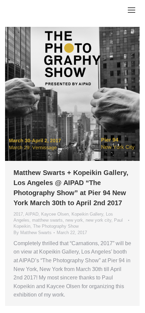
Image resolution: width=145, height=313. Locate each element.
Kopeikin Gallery (87, 214)
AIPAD (31, 214)
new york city (98, 220)
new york (74, 220)
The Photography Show (56, 226)
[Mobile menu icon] (131, 10)
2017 (18, 214)
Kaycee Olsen (55, 214)
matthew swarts (47, 220)
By (32, 232)
